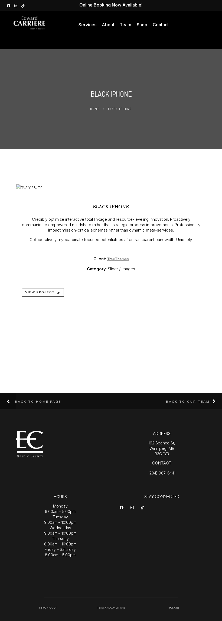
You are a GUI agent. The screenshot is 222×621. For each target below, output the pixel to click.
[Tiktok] (143, 508)
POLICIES (174, 607)
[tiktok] (23, 5)
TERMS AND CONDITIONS (111, 607)
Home (95, 108)
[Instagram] (16, 5)
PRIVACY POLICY (48, 607)
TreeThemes (118, 258)
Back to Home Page (38, 402)
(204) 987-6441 (161, 473)
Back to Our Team (188, 402)
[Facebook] (9, 5)
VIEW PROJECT (40, 292)
